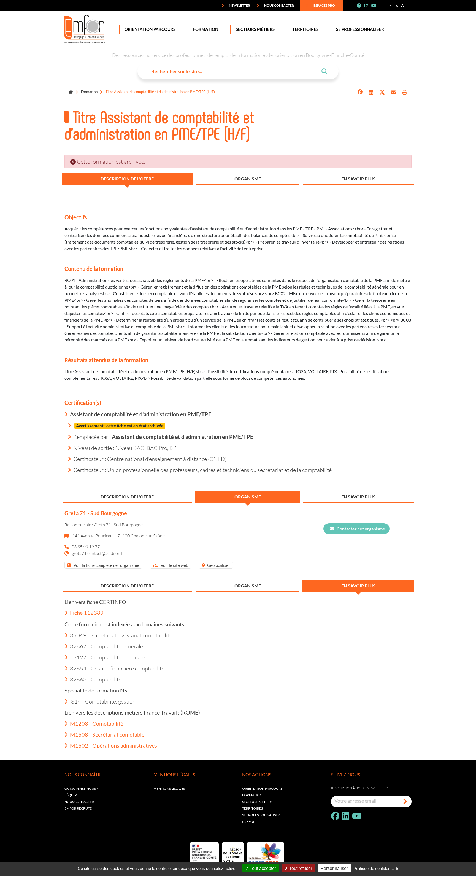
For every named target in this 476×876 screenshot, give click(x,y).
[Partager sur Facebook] (360, 92)
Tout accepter (262, 868)
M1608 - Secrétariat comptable (107, 734)
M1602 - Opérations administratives (113, 745)
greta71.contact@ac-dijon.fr (98, 553)
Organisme (247, 178)
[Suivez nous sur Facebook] (361, 5)
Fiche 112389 (87, 612)
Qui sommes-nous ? (81, 788)
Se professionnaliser (360, 29)
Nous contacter (279, 5)
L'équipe (71, 795)
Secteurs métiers (257, 802)
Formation (205, 29)
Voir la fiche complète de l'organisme (106, 565)
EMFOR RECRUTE (78, 808)
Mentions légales (169, 788)
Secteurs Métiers (255, 29)
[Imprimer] (404, 92)
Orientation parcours (262, 788)
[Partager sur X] (382, 92)
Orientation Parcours (150, 29)
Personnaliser (334, 868)
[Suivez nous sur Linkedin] (368, 5)
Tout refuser (300, 868)
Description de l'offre (127, 178)
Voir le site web (174, 565)
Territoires (305, 29)
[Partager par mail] (393, 92)
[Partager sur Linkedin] (371, 92)
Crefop (248, 822)
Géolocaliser (218, 565)
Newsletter (239, 5)
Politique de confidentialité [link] (376, 868)
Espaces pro (324, 5)
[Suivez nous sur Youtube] (376, 5)
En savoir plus (358, 178)
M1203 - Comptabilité (96, 723)
